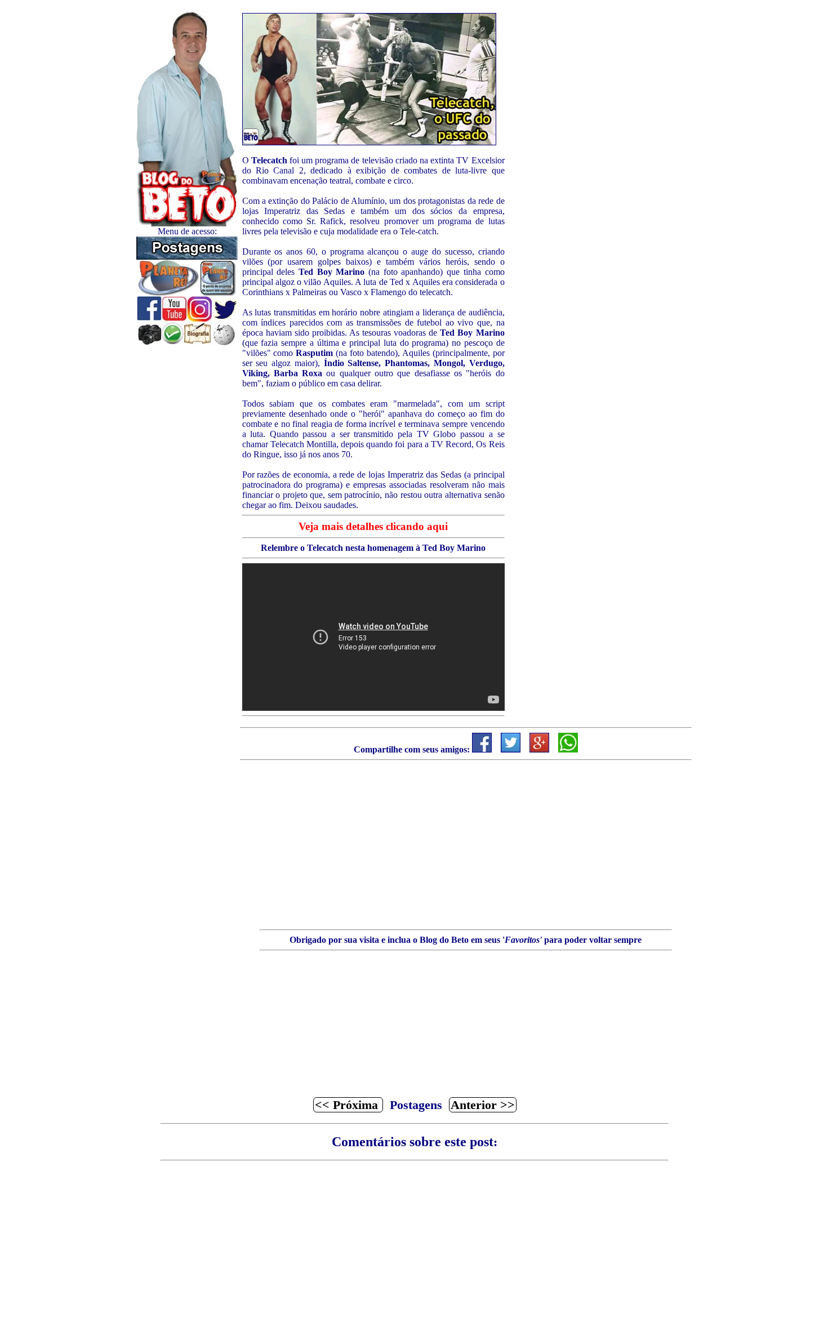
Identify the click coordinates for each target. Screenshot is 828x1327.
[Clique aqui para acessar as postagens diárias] (187, 256)
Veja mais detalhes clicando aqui (373, 526)
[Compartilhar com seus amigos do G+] (539, 749)
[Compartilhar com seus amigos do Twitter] (510, 749)
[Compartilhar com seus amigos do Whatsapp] (568, 749)
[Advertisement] (187, 514)
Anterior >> (483, 1105)
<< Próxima (348, 1105)
